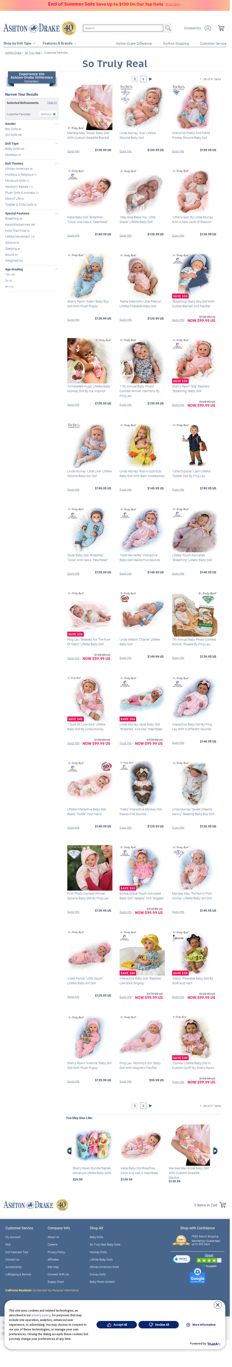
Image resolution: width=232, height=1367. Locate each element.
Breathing (12, 218)
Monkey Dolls (98, 1252)
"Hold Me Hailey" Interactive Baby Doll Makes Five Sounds (140, 557)
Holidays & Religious (19, 174)
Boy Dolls (12, 128)
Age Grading (14, 269)
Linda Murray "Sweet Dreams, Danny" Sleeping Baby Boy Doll (193, 811)
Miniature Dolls (15, 180)
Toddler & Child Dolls (19, 204)
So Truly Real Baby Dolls (105, 1244)
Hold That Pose (16, 230)
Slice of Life (13, 198)
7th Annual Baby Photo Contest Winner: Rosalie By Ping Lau (194, 641)
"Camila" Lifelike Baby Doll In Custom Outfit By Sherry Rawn (193, 1065)
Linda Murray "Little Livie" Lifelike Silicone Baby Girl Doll (89, 473)
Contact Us (12, 1259)
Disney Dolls (98, 1274)
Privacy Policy (56, 1252)
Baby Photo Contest (102, 1282)
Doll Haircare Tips (16, 1252)
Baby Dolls (12, 148)
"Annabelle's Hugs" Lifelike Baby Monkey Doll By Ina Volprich (88, 388)
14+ (8, 274)
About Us (53, 1237)
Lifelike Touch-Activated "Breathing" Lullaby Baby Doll (192, 557)
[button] (181, 1258)
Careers (52, 1244)
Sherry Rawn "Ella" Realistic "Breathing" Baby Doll (191, 388)
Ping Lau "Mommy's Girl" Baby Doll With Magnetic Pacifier (140, 1065)
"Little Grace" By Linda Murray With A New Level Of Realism (192, 219)
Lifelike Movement (18, 236)
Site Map (53, 1267)
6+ (7, 286)
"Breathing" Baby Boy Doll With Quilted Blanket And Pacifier (193, 303)
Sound (10, 254)
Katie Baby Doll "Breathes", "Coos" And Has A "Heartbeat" (87, 219)
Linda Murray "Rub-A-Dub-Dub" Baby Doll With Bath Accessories (142, 473)
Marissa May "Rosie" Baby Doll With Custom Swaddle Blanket (88, 135)
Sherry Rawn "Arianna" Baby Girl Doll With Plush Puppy (89, 1065)
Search (167, 28)
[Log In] (207, 28)
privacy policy (41, 1315)
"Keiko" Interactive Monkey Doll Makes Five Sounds (141, 811)
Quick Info (73, 151)
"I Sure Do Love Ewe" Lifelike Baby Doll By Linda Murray (86, 726)
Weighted (12, 260)
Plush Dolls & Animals (20, 192)
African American (17, 168)
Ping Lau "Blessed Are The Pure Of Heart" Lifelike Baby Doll (88, 641)
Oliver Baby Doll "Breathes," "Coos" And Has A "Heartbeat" (87, 557)
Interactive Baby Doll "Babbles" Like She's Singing (141, 980)
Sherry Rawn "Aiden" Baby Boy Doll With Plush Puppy (88, 303)
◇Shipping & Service (18, 1274)
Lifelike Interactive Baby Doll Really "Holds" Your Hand (86, 811)
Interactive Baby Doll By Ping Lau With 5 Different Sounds (192, 726)
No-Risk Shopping (176, 43)
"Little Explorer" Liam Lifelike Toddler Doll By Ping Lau (191, 473)
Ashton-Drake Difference (134, 43)
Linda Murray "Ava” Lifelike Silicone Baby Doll (138, 135)
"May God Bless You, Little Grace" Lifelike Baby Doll (137, 219)
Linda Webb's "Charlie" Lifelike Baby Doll (140, 641)
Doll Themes (14, 163)
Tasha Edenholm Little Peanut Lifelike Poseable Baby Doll (140, 303)
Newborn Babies (17, 186)
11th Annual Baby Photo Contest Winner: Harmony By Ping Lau (140, 391)
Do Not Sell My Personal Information (42, 1290)
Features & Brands (57, 43)
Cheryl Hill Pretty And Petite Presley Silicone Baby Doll (191, 135)
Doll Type (12, 143)
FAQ (8, 1244)
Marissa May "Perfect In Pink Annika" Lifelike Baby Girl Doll (192, 895)
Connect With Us (58, 1274)
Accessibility (192, 28)
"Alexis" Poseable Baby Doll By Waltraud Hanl (192, 980)
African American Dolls (104, 1267)
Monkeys (11, 155)
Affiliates (53, 1259)
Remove (46, 114)
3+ (7, 280)
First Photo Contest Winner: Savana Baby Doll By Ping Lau (88, 895)
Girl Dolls (11, 135)
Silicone (10, 242)
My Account (12, 1237)
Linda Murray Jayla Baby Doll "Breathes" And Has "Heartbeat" (141, 726)
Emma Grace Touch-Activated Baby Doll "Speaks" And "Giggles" (142, 895)
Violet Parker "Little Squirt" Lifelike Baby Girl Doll (85, 980)
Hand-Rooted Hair (18, 224)
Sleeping (11, 248)
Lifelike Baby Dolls (101, 1259)
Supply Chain (56, 1282)
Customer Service (213, 43)
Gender (10, 123)
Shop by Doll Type (17, 43)
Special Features (17, 213)
